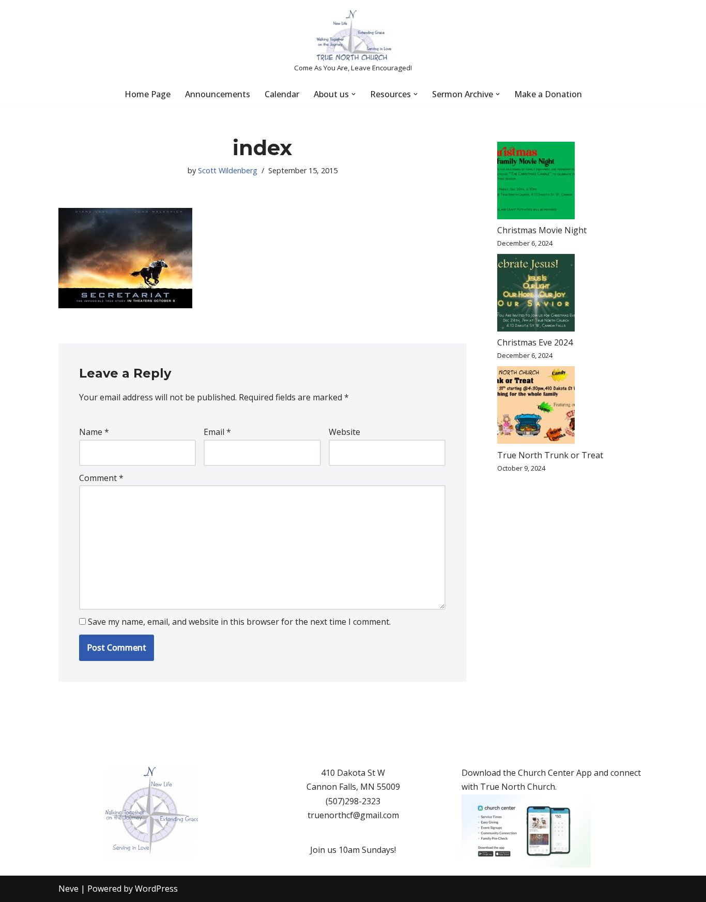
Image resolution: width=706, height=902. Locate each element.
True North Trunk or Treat (550, 455)
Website (344, 432)
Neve (68, 888)
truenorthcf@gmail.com (353, 815)
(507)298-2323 (353, 801)
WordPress (156, 888)
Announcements (217, 94)
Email (217, 432)
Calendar (282, 94)
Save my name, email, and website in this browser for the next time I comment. (239, 621)
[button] (353, 94)
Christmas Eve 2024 (535, 342)
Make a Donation (548, 94)
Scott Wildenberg (227, 170)
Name (94, 432)
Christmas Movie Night (542, 230)
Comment (101, 478)
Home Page (148, 94)
